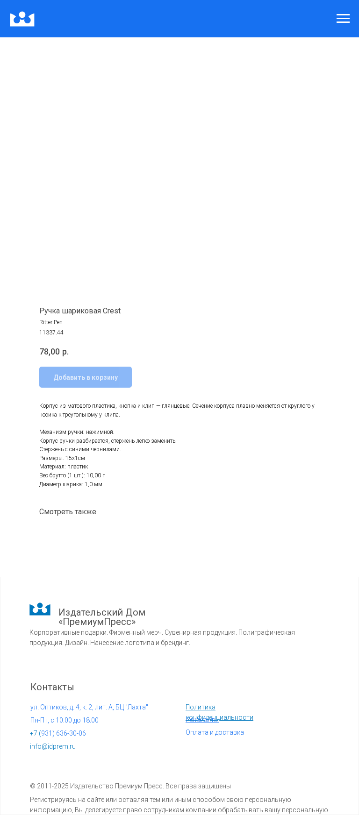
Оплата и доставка (215, 732)
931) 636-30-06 (58, 733)
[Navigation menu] (343, 18)
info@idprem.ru (53, 746)
